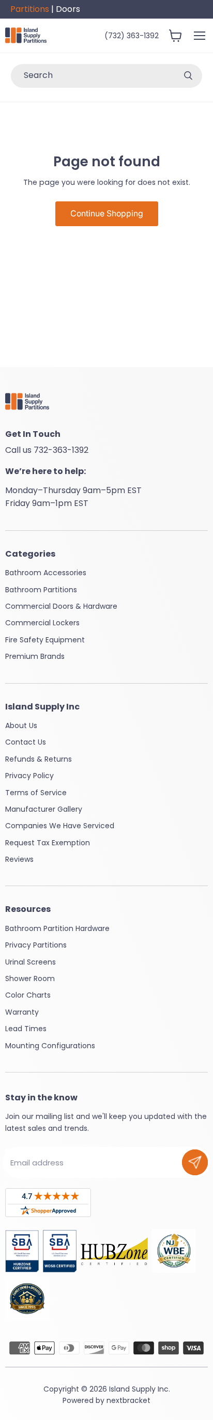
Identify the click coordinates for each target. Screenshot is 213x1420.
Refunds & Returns (38, 759)
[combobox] (92, 76)
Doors (68, 9)
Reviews (19, 859)
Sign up (195, 1162)
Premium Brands (35, 656)
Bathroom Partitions (41, 590)
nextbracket (128, 1400)
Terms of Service (36, 792)
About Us (21, 725)
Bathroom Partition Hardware (57, 928)
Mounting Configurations (50, 1045)
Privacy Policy (29, 775)
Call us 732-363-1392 (46, 450)
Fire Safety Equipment (45, 640)
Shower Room (30, 978)
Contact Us (25, 742)
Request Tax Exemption (47, 843)
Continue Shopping (106, 213)
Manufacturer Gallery (43, 809)
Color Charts (28, 995)
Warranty (22, 1012)
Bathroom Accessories (45, 572)
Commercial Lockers (42, 623)
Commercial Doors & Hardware (61, 606)
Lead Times (26, 1028)
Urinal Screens (30, 962)
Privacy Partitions (36, 945)
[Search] (188, 76)
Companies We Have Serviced (59, 826)
